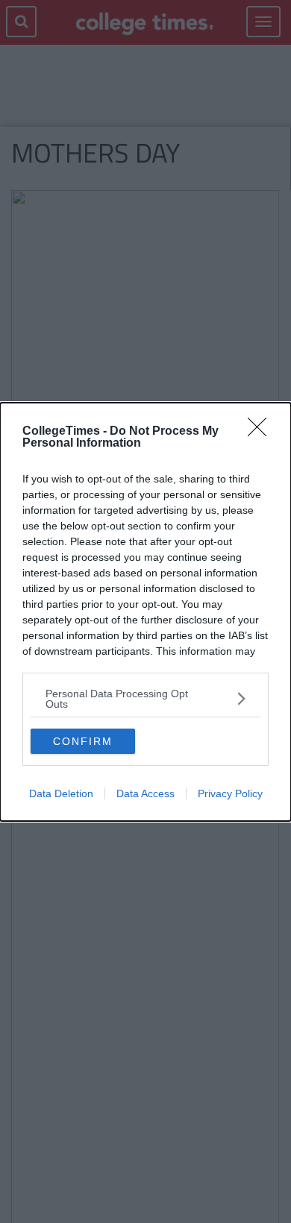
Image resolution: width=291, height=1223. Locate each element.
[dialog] (145, 612)
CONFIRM (83, 741)
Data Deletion (61, 793)
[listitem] (145, 698)
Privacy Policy (230, 793)
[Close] (262, 432)
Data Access (145, 793)
